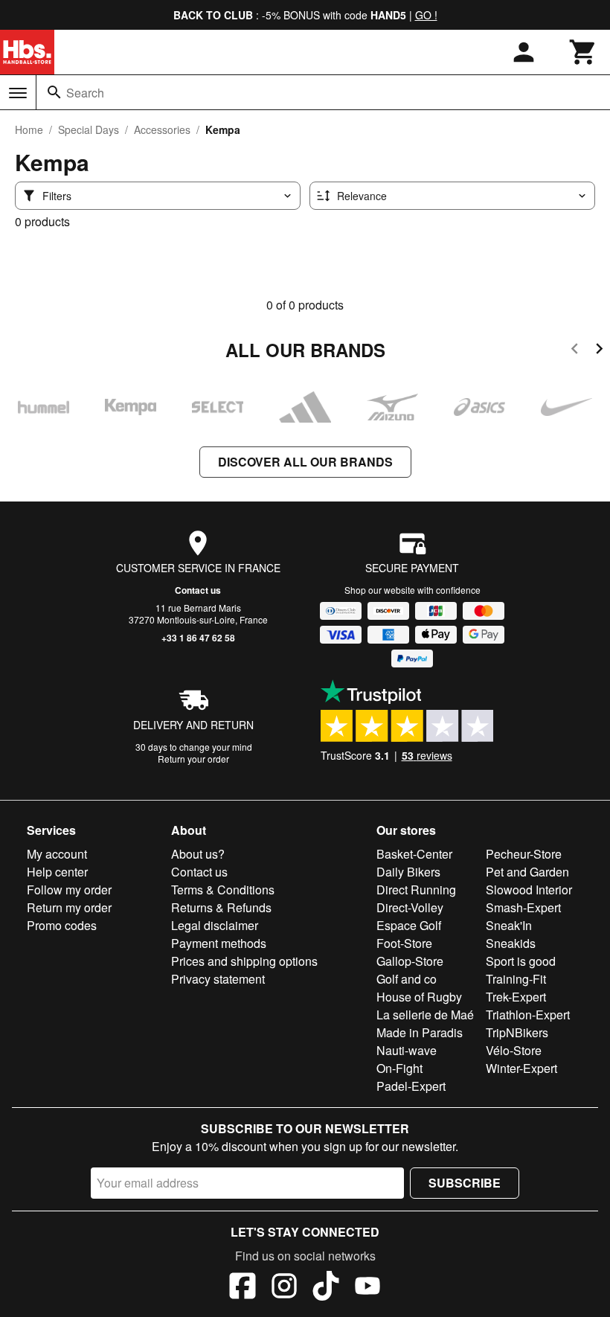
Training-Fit (516, 978)
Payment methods (218, 943)
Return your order (193, 758)
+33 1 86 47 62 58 (198, 637)
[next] (599, 351)
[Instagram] (284, 1288)
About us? (198, 853)
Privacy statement (218, 978)
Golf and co (406, 978)
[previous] (574, 351)
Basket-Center (414, 853)
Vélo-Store (514, 1050)
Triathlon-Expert (528, 1014)
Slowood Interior (529, 889)
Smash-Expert (523, 907)
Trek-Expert (516, 996)
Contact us (198, 590)
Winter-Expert (521, 1068)
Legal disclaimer (214, 925)
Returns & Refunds (221, 907)
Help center (57, 871)
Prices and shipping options (244, 961)
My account (57, 853)
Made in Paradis (419, 1032)
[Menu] (18, 93)
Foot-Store (404, 943)
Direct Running (416, 889)
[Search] (54, 92)
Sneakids (511, 943)
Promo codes (62, 925)
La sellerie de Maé (425, 1014)
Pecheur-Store (524, 853)
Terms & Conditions (222, 889)
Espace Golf (408, 925)
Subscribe (464, 1182)
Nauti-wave (406, 1050)
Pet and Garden (527, 871)
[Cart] (583, 52)
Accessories (162, 129)
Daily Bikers (408, 871)
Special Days (88, 129)
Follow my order (69, 889)
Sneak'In (509, 925)
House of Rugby (419, 996)
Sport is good (521, 961)
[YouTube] (367, 1288)
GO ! (426, 14)
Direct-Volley (409, 907)
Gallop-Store (409, 961)
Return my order (69, 907)
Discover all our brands (305, 461)
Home (29, 129)
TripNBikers (517, 1032)
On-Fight (399, 1068)
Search (85, 92)
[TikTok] (326, 1288)
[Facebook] (242, 1288)
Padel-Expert (411, 1086)
